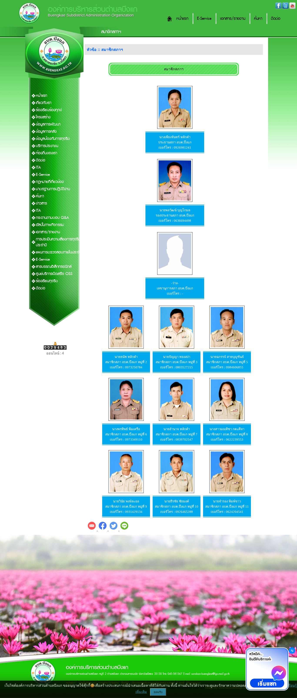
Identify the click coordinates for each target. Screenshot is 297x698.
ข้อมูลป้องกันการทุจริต (53, 139)
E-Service (204, 18)
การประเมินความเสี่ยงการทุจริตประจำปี (58, 242)
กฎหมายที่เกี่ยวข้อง (50, 182)
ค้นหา (258, 18)
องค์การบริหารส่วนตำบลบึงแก (92, 9)
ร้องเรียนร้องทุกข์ (49, 110)
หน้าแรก (182, 18)
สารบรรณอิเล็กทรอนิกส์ (54, 267)
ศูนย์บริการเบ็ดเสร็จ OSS (54, 274)
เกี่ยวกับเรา (43, 103)
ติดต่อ (275, 18)
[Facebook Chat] (267, 669)
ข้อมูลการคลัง (46, 131)
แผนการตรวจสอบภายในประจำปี (59, 252)
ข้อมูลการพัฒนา (48, 124)
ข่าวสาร (41, 203)
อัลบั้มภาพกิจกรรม (50, 225)
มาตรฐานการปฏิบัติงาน (53, 189)
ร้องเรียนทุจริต (47, 281)
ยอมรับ (158, 692)
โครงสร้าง (43, 117)
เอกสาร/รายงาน (232, 18)
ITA (38, 167)
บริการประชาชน (47, 146)
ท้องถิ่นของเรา (46, 153)
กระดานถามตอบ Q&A (52, 218)
